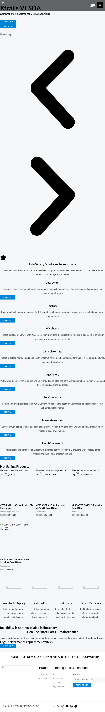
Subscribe (82, 685)
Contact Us (58, 678)
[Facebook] (54, 706)
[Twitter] (58, 706)
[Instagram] (62, 706)
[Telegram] (75, 706)
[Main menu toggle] (100, 5)
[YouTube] (67, 706)
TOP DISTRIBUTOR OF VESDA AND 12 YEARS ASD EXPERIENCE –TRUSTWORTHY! (52, 656)
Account (57, 682)
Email (76, 674)
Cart (55, 674)
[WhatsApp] (71, 706)
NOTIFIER (43, 678)
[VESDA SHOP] (13, 5)
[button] (52, 90)
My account (58, 687)
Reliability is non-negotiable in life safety (28, 627)
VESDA (43, 674)
